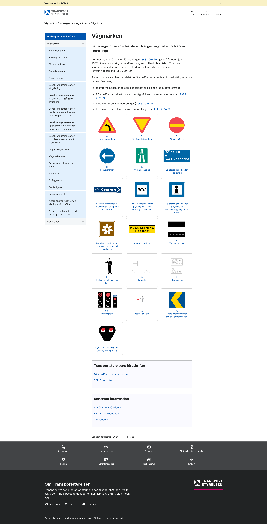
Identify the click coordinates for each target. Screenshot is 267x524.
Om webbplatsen (53, 518)
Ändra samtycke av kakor (78, 518)
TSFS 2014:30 (162, 109)
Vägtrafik (49, 23)
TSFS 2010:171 (144, 103)
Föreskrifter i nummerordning (111, 374)
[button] (192, 12)
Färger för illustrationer (108, 413)
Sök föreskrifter (103, 380)
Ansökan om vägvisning (108, 407)
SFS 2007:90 (149, 59)
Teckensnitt (101, 419)
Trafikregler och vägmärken (72, 23)
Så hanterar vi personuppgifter (110, 518)
